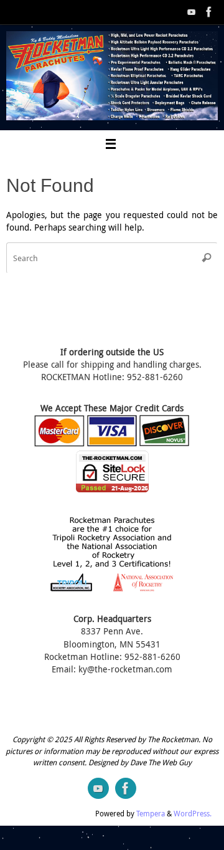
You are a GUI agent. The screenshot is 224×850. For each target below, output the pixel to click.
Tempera (150, 813)
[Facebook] (209, 12)
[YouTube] (191, 12)
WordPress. (193, 813)
